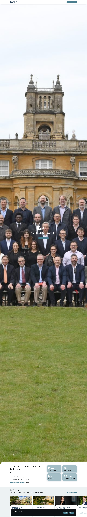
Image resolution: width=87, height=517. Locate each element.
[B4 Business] (14, 2)
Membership (34, 2)
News (50, 2)
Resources (55, 2)
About (28, 2)
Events (40, 2)
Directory (45, 2)
